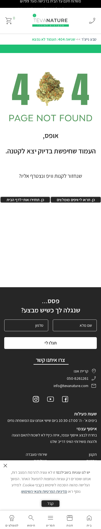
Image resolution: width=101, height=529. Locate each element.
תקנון (93, 454)
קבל (50, 503)
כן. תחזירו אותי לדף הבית (25, 199)
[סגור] (5, 465)
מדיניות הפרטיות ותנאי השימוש (44, 491)
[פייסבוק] (65, 400)
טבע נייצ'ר (89, 39)
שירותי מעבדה (36, 454)
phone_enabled (92, 20)
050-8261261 (77, 378)
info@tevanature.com (71, 385)
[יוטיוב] (50, 400)
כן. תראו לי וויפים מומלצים (76, 199)
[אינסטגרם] (36, 400)
